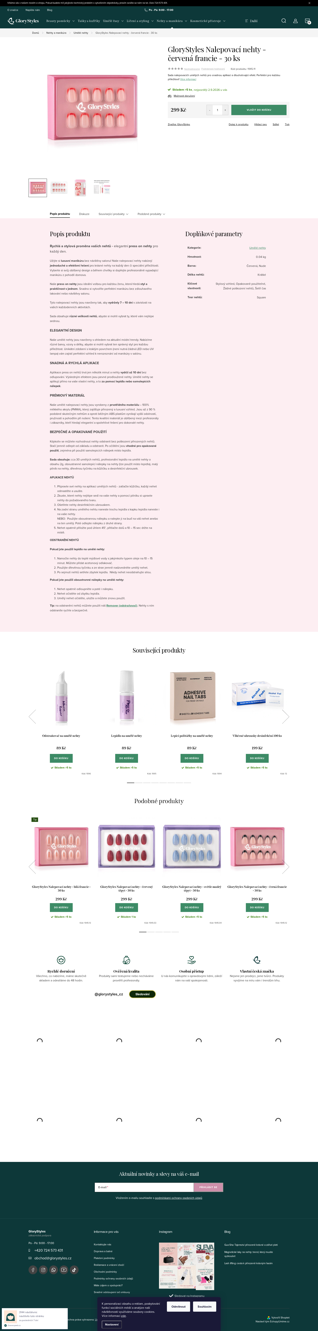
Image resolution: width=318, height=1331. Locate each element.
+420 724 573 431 (48, 1250)
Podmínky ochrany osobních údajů (113, 1278)
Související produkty (112, 214)
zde (123, 1316)
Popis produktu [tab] (60, 214)
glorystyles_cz (43, 1269)
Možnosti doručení (184, 96)
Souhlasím (205, 1306)
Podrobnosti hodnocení (213, 68)
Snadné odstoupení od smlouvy (112, 1292)
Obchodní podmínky (105, 1271)
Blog (49, 10)
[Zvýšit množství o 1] (225, 110)
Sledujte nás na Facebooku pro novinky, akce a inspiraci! (33, 1269)
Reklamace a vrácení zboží (109, 1265)
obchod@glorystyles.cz (52, 1258)
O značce (12, 10)
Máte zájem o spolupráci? (108, 1285)
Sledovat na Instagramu (189, 1296)
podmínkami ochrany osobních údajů (178, 1198)
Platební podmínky (104, 1258)
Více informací (188, 79)
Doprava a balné (103, 1251)
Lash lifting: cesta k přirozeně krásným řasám (248, 1263)
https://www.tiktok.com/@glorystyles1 (74, 1269)
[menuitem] (60, 21)
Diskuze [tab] (84, 214)
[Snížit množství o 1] (210, 110)
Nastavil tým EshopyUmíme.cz (272, 1321)
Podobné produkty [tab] (149, 214)
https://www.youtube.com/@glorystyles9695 (63, 1269)
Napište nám (33, 10)
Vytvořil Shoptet (280, 1317)
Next (285, 716)
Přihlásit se (208, 1187)
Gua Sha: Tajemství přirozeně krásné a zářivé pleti (251, 1245)
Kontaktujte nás (102, 1244)
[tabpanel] (61, 720)
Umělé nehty (257, 248)
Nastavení (112, 1324)
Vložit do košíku (259, 110)
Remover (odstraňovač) (121, 605)
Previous (32, 716)
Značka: (179, 124)
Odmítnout (179, 1306)
